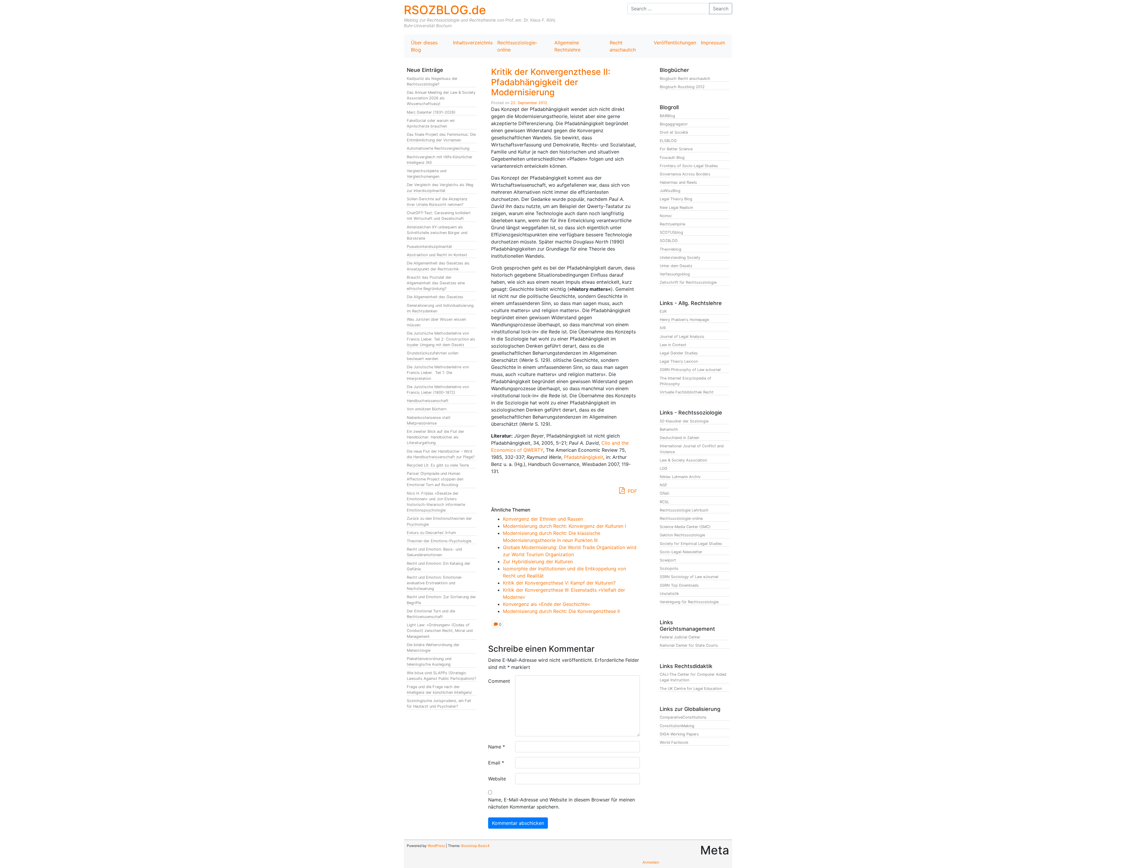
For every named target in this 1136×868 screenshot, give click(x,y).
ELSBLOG (668, 140)
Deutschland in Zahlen (679, 437)
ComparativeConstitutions (683, 717)
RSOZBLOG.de (445, 10)
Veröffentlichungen (675, 43)
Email (496, 763)
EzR (663, 311)
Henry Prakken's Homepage (684, 319)
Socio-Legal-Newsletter (681, 552)
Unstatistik (669, 593)
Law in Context (673, 345)
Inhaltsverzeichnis (473, 43)
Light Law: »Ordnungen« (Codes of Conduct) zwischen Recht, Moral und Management (440, 630)
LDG (663, 468)
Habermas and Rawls (678, 182)
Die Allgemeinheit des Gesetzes (435, 297)
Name (496, 747)
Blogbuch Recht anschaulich (685, 78)
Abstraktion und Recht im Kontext (437, 255)
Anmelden (651, 862)
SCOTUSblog (671, 232)
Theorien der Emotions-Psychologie (439, 541)
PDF (631, 491)
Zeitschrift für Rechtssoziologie (688, 282)
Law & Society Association (683, 460)
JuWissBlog (670, 190)
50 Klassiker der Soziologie (684, 421)
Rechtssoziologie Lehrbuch (684, 510)
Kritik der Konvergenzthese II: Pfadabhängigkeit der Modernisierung (550, 82)
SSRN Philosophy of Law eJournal (690, 369)
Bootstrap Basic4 (475, 845)
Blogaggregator (674, 124)
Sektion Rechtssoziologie (682, 535)
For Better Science (676, 149)
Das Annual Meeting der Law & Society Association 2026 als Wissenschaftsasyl (441, 98)
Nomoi (666, 216)
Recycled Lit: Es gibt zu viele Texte (438, 465)
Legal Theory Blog (676, 199)
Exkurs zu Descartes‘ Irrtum (431, 532)
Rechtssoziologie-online (517, 46)
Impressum (713, 43)
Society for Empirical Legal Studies (691, 543)
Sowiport (668, 560)
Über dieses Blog (424, 46)
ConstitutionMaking (677, 726)
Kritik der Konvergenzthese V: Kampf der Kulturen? (559, 583)
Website (497, 779)
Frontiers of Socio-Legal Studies (689, 166)
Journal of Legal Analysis (682, 336)
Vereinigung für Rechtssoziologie (689, 602)
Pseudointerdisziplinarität (429, 246)
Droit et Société (674, 132)
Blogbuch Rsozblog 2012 (682, 87)
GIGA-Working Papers (679, 734)
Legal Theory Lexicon (679, 361)
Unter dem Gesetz (676, 266)
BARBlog (667, 116)
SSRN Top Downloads (679, 585)
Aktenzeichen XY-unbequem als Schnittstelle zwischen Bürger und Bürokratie (437, 233)
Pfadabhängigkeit (583, 457)
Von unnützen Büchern (426, 409)
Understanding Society (680, 257)
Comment (499, 681)
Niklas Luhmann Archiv (680, 477)
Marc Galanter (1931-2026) (431, 112)
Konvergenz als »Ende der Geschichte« (546, 604)
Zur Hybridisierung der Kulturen (538, 561)
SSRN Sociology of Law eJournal (689, 577)
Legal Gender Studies (679, 353)
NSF (663, 485)
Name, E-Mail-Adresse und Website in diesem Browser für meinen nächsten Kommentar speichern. (561, 803)
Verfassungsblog (675, 274)
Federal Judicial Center (680, 637)
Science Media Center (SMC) (685, 527)
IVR (663, 328)
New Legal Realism (676, 207)
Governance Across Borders (685, 174)
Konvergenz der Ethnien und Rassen (543, 519)
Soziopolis (669, 568)
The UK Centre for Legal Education (691, 688)
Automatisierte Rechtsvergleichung (438, 148)
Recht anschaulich (623, 46)
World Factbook (674, 742)
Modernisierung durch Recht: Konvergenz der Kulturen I (564, 526)
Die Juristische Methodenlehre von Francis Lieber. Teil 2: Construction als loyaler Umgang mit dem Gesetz (441, 339)
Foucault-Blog (672, 157)
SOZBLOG (669, 240)
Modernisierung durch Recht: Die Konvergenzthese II (561, 611)
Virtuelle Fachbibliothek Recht (687, 392)
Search (720, 9)
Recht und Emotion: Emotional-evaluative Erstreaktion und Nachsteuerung (435, 583)
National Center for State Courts (689, 645)
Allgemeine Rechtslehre (567, 46)
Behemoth (669, 429)
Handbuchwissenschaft (427, 400)
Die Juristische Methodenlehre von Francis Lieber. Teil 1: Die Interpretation (438, 372)
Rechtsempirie (672, 224)
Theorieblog (670, 249)
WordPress (436, 845)
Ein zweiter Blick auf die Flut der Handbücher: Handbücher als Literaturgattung (435, 437)
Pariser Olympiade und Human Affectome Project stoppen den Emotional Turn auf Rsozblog (435, 479)
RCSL (664, 502)
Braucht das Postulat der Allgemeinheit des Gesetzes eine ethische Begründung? (436, 283)
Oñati (664, 493)
